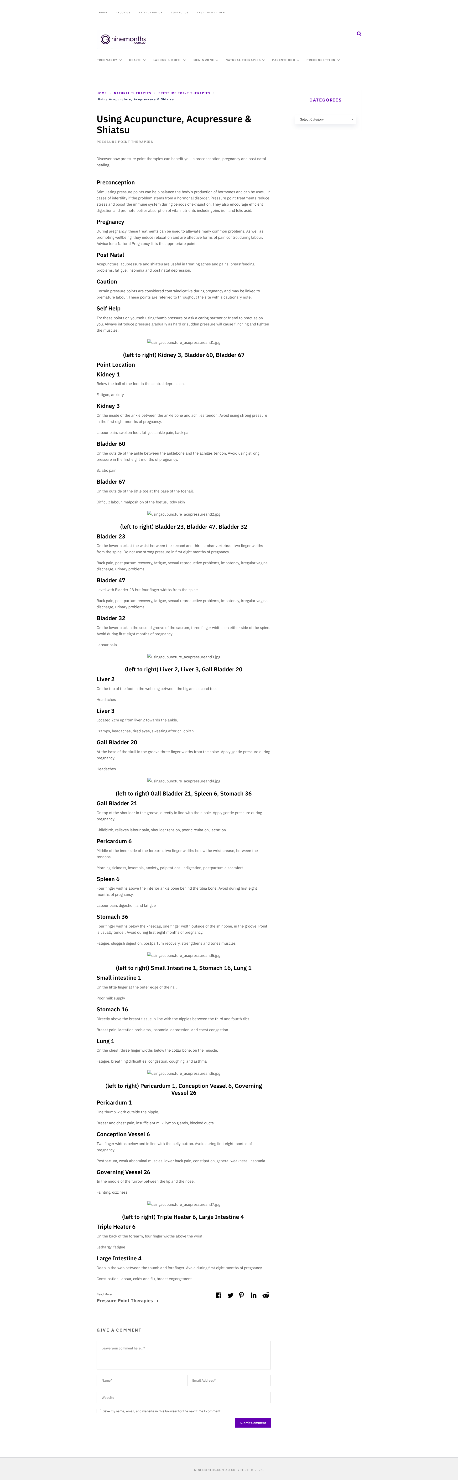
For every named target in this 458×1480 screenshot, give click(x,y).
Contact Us (180, 12)
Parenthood (283, 60)
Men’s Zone (203, 60)
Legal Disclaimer (211, 12)
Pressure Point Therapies (125, 142)
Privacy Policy (150, 12)
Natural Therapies (243, 60)
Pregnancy (107, 60)
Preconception (321, 60)
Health (135, 60)
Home (103, 12)
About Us (123, 12)
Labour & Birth (167, 60)
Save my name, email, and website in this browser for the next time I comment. (162, 1411)
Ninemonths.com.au (212, 1470)
